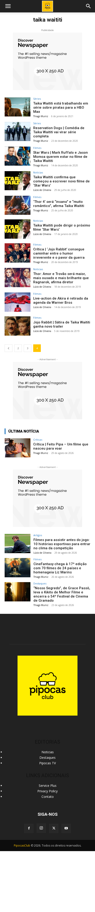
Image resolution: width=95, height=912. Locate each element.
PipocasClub (22, 845)
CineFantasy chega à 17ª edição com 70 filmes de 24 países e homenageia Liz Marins (60, 568)
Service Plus (47, 785)
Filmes (37, 148)
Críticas (37, 439)
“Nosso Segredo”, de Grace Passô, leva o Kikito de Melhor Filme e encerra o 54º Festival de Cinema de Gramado (61, 594)
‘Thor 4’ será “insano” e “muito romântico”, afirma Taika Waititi (58, 204)
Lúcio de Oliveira (42, 190)
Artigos (37, 535)
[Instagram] (41, 828)
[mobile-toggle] (7, 6)
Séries (37, 98)
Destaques (39, 583)
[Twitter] (53, 828)
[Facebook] (28, 828)
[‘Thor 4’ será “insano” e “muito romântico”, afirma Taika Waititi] (17, 205)
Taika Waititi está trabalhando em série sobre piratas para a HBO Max (60, 107)
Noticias (38, 172)
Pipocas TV (47, 763)
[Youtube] (66, 828)
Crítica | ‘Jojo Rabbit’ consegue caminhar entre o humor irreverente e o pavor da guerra (59, 253)
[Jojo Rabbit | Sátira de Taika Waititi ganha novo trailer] (17, 326)
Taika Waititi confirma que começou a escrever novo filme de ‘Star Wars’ (61, 181)
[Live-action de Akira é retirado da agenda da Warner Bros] (17, 302)
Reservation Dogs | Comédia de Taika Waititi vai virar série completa (58, 132)
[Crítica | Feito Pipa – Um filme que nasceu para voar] (17, 448)
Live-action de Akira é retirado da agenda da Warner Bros (60, 300)
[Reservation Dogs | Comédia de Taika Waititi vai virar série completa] (17, 131)
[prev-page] (8, 348)
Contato (48, 796)
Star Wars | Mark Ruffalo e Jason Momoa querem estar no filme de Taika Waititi (60, 156)
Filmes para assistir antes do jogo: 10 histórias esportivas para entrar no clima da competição (61, 544)
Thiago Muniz (40, 116)
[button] (88, 6)
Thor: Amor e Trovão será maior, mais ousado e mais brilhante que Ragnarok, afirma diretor (61, 278)
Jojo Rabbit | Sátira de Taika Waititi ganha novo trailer (61, 324)
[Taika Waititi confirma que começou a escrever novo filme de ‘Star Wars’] (17, 180)
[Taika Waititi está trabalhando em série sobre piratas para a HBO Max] (17, 107)
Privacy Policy (47, 791)
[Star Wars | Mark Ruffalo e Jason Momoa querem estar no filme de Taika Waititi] (17, 156)
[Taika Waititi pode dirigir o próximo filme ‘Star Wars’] (17, 229)
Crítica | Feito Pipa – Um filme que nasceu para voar (60, 446)
